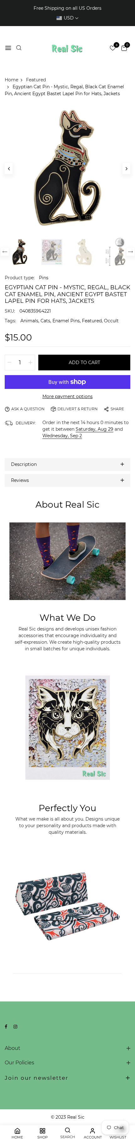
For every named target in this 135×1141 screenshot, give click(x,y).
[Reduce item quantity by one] (9, 362)
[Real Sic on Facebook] (6, 1026)
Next (130, 252)
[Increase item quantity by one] (30, 362)
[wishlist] (113, 48)
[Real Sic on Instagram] (15, 1026)
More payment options (67, 396)
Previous (5, 252)
